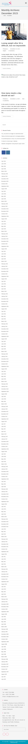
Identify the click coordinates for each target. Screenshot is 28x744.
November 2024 (4, 211)
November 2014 (4, 496)
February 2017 (4, 436)
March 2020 (4, 351)
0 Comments (12, 50)
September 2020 (5, 336)
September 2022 (5, 276)
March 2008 (4, 656)
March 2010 (4, 596)
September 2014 (5, 501)
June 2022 (3, 283)
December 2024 (4, 208)
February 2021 (4, 323)
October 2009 (4, 609)
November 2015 (4, 474)
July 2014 (3, 506)
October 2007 (4, 669)
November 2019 (4, 361)
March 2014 (4, 516)
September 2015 (5, 479)
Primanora (5, 48)
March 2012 (4, 536)
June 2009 (3, 619)
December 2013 (4, 521)
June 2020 (3, 343)
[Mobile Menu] (26, 3)
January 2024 (4, 236)
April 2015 (3, 486)
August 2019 (4, 368)
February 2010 (4, 599)
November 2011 (4, 546)
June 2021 (3, 313)
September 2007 (5, 671)
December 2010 (4, 574)
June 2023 (3, 253)
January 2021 (4, 326)
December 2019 (4, 358)
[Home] (1, 15)
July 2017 (3, 424)
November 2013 (4, 524)
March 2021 (4, 321)
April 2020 (3, 348)
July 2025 (3, 191)
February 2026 (4, 173)
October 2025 (4, 183)
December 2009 (4, 604)
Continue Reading (8, 68)
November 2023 (4, 241)
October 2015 (4, 476)
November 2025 (4, 181)
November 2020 (4, 331)
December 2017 (4, 411)
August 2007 (4, 674)
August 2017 (4, 421)
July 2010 (3, 586)
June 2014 (3, 509)
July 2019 (3, 371)
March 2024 (4, 231)
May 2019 (3, 376)
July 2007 (3, 676)
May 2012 (3, 531)
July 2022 (3, 281)
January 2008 (4, 661)
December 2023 (4, 238)
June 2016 (3, 456)
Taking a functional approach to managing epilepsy (13, 136)
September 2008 (5, 641)
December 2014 (4, 494)
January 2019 (4, 386)
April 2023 (3, 258)
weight (4, 50)
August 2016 (4, 451)
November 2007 (4, 666)
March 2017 (4, 434)
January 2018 (4, 409)
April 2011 (3, 564)
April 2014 (3, 514)
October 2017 (4, 416)
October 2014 (4, 499)
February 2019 (4, 384)
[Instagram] (8, 152)
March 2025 (4, 201)
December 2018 (4, 389)
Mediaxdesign (14, 742)
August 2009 (4, 614)
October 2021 (4, 303)
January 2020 (4, 356)
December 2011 (4, 544)
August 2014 (4, 504)
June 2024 (3, 223)
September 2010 (5, 581)
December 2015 (4, 471)
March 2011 (4, 566)
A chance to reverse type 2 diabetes (9, 141)
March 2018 (4, 403)
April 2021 (3, 318)
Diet (23, 98)
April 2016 (3, 461)
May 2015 (3, 484)
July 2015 (3, 481)
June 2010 (3, 589)
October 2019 (4, 363)
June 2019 (3, 373)
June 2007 (3, 679)
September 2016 (5, 449)
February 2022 (4, 293)
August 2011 (4, 554)
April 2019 (3, 379)
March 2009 (4, 626)
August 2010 (4, 584)
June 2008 (3, 649)
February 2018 (4, 406)
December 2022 (4, 268)
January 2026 (4, 176)
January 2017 (4, 439)
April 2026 (3, 168)
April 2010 (3, 594)
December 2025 (4, 178)
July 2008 (3, 646)
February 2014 (4, 519)
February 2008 (4, 659)
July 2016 (3, 454)
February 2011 (4, 569)
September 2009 (5, 611)
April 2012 (3, 534)
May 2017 (3, 429)
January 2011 (4, 571)
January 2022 (4, 296)
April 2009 (3, 624)
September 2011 (5, 551)
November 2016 (4, 444)
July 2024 (3, 221)
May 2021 (3, 316)
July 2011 (3, 556)
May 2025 (3, 196)
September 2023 (5, 246)
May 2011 (3, 561)
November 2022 (4, 271)
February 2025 (4, 203)
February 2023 (4, 263)
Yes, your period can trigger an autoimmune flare (12, 133)
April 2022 (3, 288)
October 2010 (4, 579)
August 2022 (4, 278)
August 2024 (4, 218)
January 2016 (4, 469)
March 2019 (4, 381)
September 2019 (5, 366)
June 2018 (3, 398)
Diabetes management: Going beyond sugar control (13, 143)
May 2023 (3, 256)
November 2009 (4, 606)
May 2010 (3, 591)
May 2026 (3, 166)
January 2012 (4, 541)
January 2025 (4, 206)
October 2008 (4, 639)
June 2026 (3, 163)
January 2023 (4, 266)
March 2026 (4, 171)
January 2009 (4, 631)
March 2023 (4, 261)
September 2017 (5, 419)
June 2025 (3, 193)
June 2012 (3, 529)
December (9, 15)
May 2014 (3, 511)
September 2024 (5, 216)
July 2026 (3, 161)
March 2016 (4, 464)
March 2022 (4, 291)
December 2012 (4, 526)
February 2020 (4, 353)
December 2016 (4, 441)
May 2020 (3, 346)
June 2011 (3, 559)
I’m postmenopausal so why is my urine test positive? (13, 138)
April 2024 (3, 228)
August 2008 (4, 644)
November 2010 (4, 576)
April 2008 (3, 654)
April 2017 (3, 431)
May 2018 (3, 401)
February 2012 (4, 539)
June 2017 (3, 426)
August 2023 (4, 248)
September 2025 (5, 186)
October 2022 (4, 273)
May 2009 (3, 621)
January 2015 (4, 491)
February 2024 (4, 233)
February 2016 (4, 466)
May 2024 (3, 226)
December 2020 (4, 328)
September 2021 (5, 306)
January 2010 (4, 601)
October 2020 (4, 333)
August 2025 (4, 188)
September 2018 (5, 391)
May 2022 (3, 286)
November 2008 (4, 636)
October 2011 (4, 549)
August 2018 (4, 393)
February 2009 (4, 629)
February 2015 (4, 489)
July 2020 (3, 341)
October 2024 (4, 213)
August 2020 (4, 338)
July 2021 (3, 311)
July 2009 (3, 616)
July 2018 (3, 396)
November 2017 (4, 414)
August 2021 (4, 308)
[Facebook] (4, 152)
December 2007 (4, 664)
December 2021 (4, 298)
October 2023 (4, 243)
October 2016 (4, 446)
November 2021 (4, 301)
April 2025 (3, 198)
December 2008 (4, 634)
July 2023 (3, 251)
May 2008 (3, 651)
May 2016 (3, 459)
